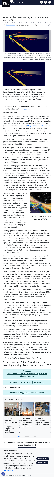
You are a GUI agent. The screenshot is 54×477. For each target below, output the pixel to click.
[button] (48, 420)
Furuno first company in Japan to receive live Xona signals (42, 421)
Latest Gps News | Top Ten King (31, 382)
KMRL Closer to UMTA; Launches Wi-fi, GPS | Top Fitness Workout (27, 375)
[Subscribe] (41, 2)
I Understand (42, 458)
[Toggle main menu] (11, 1)
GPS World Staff (10, 25)
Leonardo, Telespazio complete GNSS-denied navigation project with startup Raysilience (11, 425)
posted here (25, 109)
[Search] (45, 2)
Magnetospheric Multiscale (37, 126)
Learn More (42, 463)
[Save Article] (36, 25)
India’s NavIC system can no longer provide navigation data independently (26, 422)
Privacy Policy (7, 475)
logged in (24, 393)
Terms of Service (18, 475)
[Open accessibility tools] (3, 474)
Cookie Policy (8, 470)
